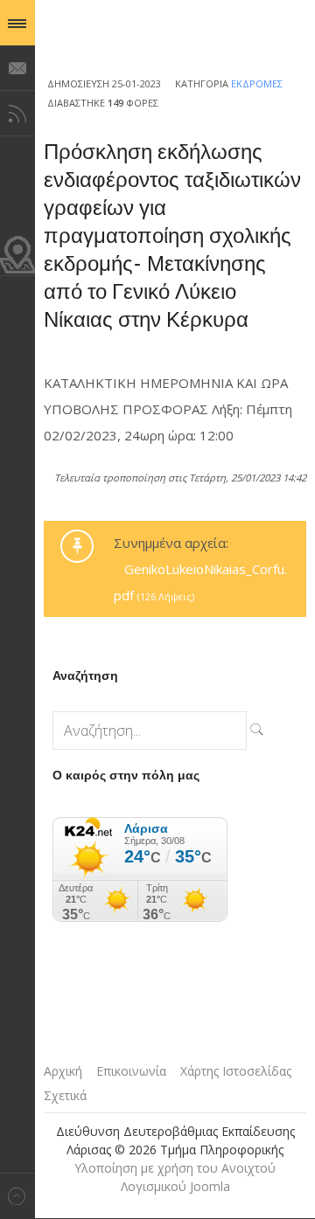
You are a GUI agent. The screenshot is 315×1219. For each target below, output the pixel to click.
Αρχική (63, 1071)
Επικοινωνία (131, 1071)
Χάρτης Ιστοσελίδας (235, 1071)
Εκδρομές (257, 83)
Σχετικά (65, 1095)
